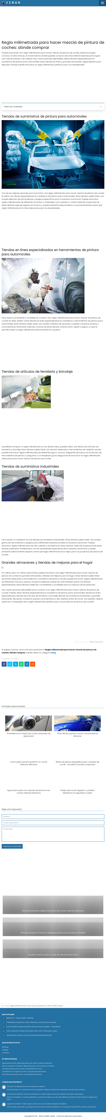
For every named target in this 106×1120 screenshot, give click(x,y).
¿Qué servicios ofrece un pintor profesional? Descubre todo (29, 1035)
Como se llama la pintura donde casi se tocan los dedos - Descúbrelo (33, 1026)
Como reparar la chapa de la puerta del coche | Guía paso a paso (31, 1031)
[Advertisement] (53, 23)
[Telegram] (26, 664)
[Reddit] (32, 664)
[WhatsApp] (21, 664)
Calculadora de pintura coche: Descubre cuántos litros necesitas (31, 1022)
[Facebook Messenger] (9, 664)
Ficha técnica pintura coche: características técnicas (22, 1074)
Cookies (5, 1050)
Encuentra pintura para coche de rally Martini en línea (22, 1069)
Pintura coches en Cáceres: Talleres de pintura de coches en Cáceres (28, 1066)
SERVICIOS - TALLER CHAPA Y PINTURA (20, 1018)
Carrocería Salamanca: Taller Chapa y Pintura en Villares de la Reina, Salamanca (54, 1094)
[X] (15, 664)
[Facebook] (4, 664)
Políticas (5, 1047)
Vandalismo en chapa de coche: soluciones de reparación (24, 1072)
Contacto (5, 1053)
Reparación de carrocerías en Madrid (31, 1086)
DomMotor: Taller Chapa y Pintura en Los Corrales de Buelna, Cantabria (40, 1104)
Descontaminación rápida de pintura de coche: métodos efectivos (27, 1063)
